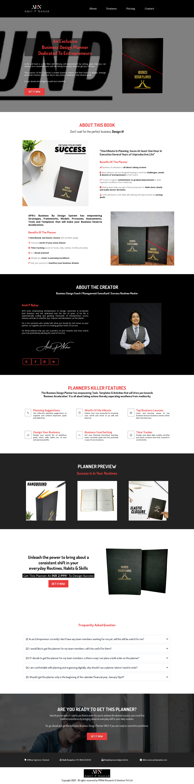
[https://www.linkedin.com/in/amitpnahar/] (54, 361)
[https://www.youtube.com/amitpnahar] (45, 361)
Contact (149, 8)
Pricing (130, 8)
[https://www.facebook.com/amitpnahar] (36, 361)
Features (111, 8)
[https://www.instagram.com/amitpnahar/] (27, 361)
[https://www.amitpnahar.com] (37, 9)
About (93, 8)
